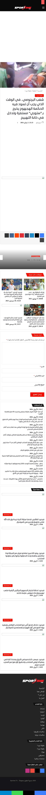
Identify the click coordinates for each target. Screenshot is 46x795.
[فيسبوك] (42, 235)
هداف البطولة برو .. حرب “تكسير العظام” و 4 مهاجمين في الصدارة (34, 294)
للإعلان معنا (40, 691)
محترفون (41, 755)
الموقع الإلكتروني (39, 385)
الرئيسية (40, 91)
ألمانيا (42, 718)
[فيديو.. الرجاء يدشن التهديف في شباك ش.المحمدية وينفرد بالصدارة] (12, 310)
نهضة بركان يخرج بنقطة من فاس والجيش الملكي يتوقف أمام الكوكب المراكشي (25, 263)
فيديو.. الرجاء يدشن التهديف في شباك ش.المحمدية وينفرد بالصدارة (12, 320)
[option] (23, 257)
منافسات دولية (39, 735)
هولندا (42, 725)
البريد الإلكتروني (39, 375)
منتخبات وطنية (39, 758)
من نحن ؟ (41, 695)
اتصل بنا (41, 698)
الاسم (42, 366)
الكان (42, 728)
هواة (43, 752)
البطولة (34, 91)
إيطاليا (42, 722)
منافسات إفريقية (39, 732)
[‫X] (37, 235)
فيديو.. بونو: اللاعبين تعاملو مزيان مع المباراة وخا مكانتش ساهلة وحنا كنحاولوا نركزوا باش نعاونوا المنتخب (24, 556)
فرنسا (42, 715)
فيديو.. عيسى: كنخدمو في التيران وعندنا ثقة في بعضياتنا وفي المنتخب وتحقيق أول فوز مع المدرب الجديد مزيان (24, 662)
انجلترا (42, 712)
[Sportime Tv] (23, 8)
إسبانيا (42, 708)
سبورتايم (38, 123)
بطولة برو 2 (40, 749)
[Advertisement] (23, 36)
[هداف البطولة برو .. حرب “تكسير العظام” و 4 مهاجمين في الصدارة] (34, 284)
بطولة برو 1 (28, 91)
